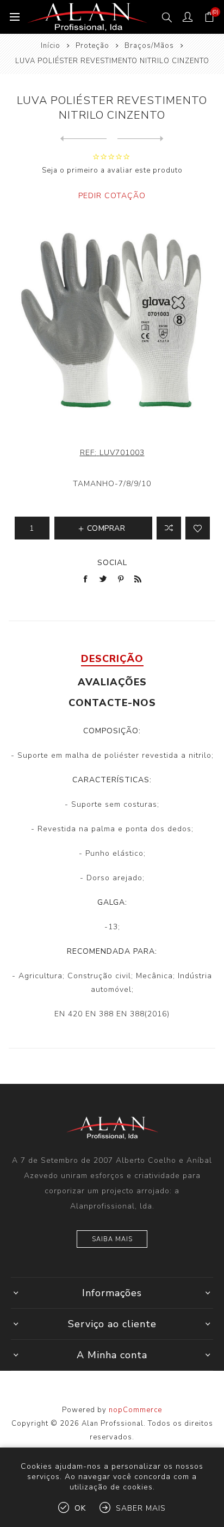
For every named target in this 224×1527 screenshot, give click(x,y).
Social (112, 562)
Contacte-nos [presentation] (112, 702)
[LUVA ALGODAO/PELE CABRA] (83, 138)
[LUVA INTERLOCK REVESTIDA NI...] (140, 138)
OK (80, 1508)
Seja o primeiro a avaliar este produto (112, 170)
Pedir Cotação (112, 196)
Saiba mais (112, 1239)
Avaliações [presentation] (112, 682)
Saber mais (141, 1508)
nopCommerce (135, 1410)
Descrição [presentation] (112, 658)
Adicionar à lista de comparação (169, 528)
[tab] (112, 658)
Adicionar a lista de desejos (197, 528)
